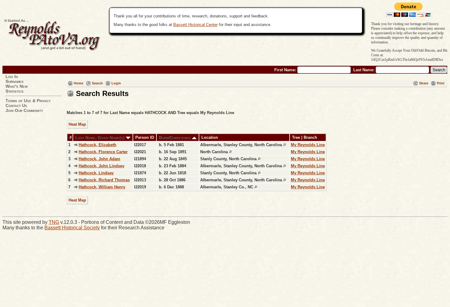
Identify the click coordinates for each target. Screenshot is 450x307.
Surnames (15, 81)
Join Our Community (24, 110)
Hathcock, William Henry (102, 187)
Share (423, 83)
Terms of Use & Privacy (28, 100)
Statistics (15, 91)
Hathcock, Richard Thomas (104, 180)
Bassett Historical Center (195, 24)
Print (440, 83)
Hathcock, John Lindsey (101, 166)
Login (116, 83)
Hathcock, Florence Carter (103, 152)
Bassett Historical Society (72, 227)
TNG (54, 222)
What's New (17, 86)
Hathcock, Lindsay (96, 173)
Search (97, 83)
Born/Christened (175, 137)
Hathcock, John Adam (99, 159)
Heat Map (77, 124)
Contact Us (16, 105)
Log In (12, 76)
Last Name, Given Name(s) (100, 137)
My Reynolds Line (308, 144)
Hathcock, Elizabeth (97, 144)
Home (78, 83)
